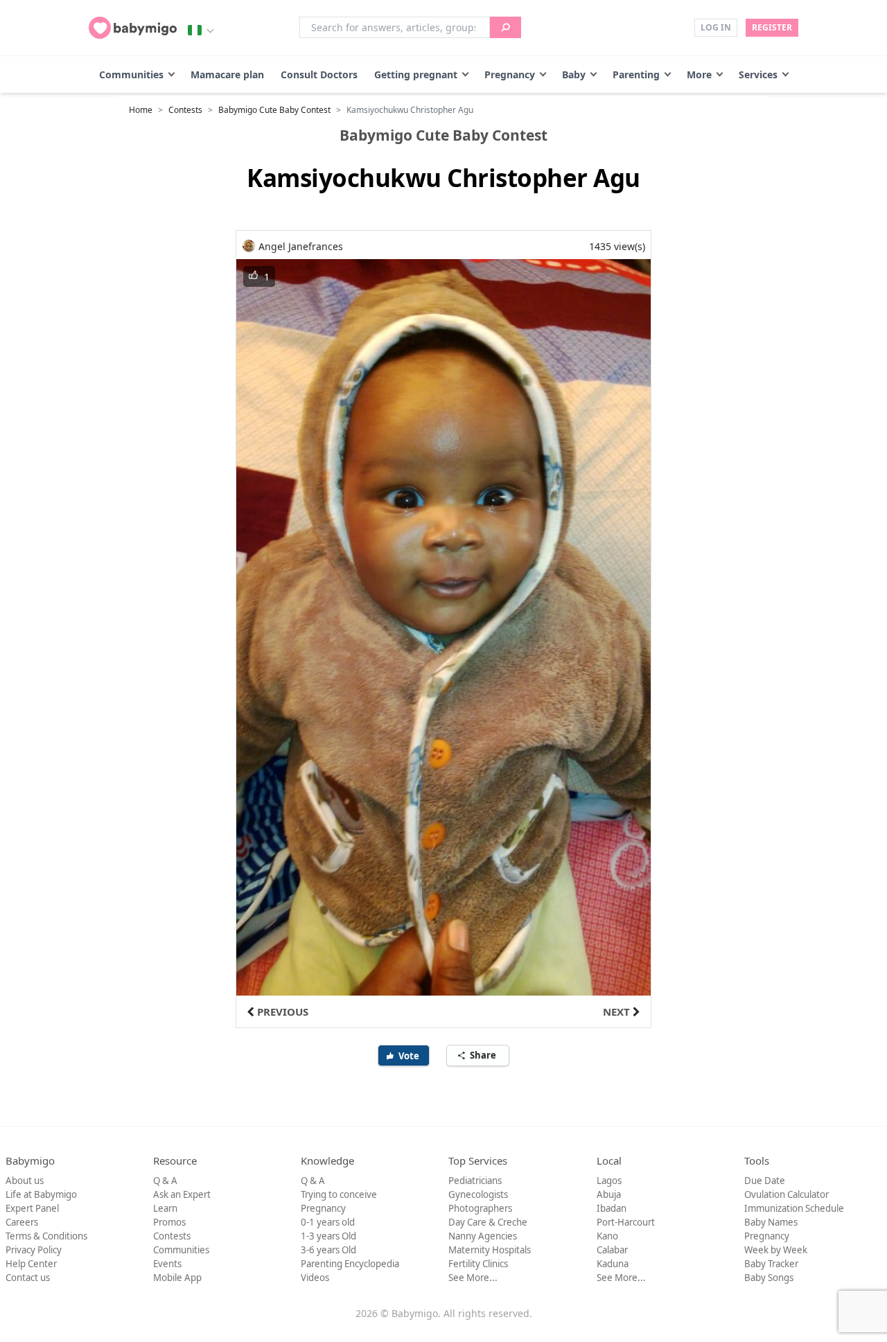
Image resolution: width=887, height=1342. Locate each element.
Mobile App (177, 1277)
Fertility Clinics (478, 1263)
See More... (473, 1277)
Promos (169, 1222)
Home (140, 110)
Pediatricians (475, 1180)
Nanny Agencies (482, 1236)
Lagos (609, 1180)
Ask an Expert (182, 1194)
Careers (22, 1222)
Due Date (764, 1180)
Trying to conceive (339, 1194)
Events (167, 1263)
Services (758, 74)
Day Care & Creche (487, 1222)
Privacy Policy (34, 1250)
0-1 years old (328, 1222)
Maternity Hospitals (489, 1250)
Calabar (612, 1250)
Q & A (165, 1180)
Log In (716, 27)
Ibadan (611, 1208)
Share (484, 1055)
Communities (131, 74)
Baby (574, 74)
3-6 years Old (328, 1250)
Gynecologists (478, 1194)
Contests (185, 110)
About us (25, 1180)
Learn (165, 1208)
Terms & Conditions (46, 1236)
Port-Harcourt (626, 1222)
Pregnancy (509, 74)
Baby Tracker (771, 1263)
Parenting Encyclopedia (350, 1263)
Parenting (636, 74)
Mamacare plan (227, 74)
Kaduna (613, 1263)
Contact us (28, 1277)
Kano (607, 1236)
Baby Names (771, 1222)
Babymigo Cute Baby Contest (274, 110)
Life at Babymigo (41, 1194)
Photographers (480, 1208)
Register (772, 27)
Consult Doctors (319, 74)
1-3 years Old (328, 1236)
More (699, 74)
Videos (315, 1277)
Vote (409, 1056)
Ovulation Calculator (786, 1194)
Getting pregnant (415, 74)
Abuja (609, 1194)
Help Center (31, 1263)
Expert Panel (32, 1208)
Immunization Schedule (794, 1208)
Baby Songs (768, 1277)
